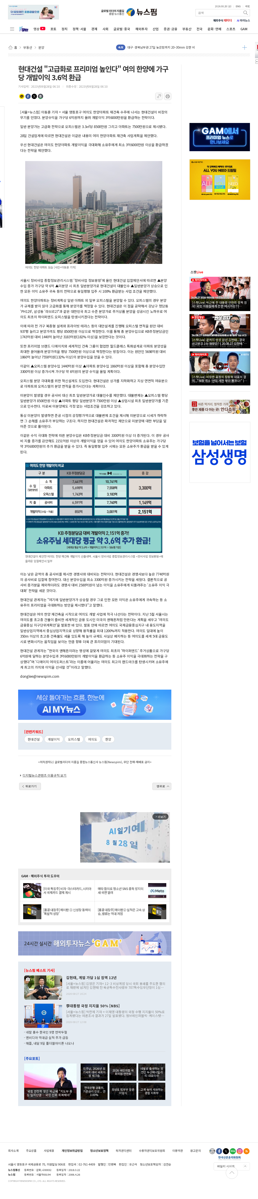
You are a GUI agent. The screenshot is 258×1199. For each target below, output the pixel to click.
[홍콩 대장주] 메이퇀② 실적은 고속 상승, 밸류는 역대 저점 (121, 912)
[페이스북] (219, 1151)
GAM (244, 28)
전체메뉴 (12, 28)
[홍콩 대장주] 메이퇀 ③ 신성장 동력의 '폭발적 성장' (67, 912)
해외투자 (141, 28)
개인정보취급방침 (72, 1150)
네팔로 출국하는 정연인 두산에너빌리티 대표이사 (151, 1072)
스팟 (196, 272)
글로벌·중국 (121, 28)
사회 (105, 28)
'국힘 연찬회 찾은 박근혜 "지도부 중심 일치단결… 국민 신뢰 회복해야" (49, 1093)
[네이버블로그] (233, 1151)
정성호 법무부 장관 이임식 (123, 1091)
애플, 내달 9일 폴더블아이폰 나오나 (50, 1043)
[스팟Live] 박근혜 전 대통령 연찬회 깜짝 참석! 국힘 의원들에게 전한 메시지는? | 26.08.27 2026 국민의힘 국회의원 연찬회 (219, 304)
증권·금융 (170, 28)
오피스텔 (74, 739)
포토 (53, 28)
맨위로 (161, 786)
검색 (246, 13)
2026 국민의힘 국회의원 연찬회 (123, 1072)
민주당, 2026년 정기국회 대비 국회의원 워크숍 (94, 1072)
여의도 (92, 739)
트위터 (34, 96)
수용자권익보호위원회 (152, 1150)
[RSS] (246, 1151)
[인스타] (240, 1151)
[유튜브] (212, 1151)
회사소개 (13, 1150)
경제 (94, 28)
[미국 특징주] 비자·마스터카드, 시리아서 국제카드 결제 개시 (67, 890)
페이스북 (28, 96)
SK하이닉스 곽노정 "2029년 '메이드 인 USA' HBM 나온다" (165, 50)
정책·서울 (79, 28)
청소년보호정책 (99, 1150)
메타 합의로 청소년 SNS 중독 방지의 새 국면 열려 (120, 890)
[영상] (219, 293)
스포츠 (230, 28)
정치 (64, 28)
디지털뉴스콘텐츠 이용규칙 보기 (45, 775)
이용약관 (177, 1150)
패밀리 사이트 (226, 1166)
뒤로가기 (31, 786)
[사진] (43, 987)
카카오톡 (21, 96)
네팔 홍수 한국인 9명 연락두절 (46, 1032)
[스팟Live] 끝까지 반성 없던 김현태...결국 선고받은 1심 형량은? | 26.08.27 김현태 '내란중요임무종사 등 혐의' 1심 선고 (219, 341)
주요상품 (31, 1150)
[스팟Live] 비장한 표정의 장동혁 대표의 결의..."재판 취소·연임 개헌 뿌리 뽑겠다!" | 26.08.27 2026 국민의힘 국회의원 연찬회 (219, 378)
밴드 (40, 96)
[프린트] (167, 96)
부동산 (186, 28)
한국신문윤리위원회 (229, 1158)
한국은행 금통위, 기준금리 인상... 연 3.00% (94, 1091)
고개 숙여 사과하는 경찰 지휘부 (151, 1091)
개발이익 (54, 739)
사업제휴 (49, 1150)
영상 (36, 28)
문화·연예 (214, 28)
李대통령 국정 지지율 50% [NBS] (93, 1006)
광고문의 (195, 1150)
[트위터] (226, 1151)
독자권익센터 (123, 1150)
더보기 (244, 47)
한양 (108, 739)
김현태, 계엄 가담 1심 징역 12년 (91, 977)
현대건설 (34, 739)
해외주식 (222, 20)
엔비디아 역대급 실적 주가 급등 (47, 1037)
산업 (156, 28)
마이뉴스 (243, 20)
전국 (200, 28)
